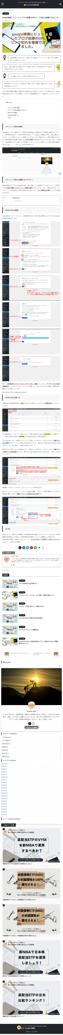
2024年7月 (4, 779)
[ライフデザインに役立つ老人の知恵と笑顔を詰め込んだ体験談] (31, 5)
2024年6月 (4, 782)
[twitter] (20, 547)
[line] (35, 547)
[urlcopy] (43, 547)
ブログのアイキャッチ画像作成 (28, 630)
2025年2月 (4, 771)
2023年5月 (4, 811)
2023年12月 (4, 793)
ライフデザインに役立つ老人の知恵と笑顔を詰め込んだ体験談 (34, 1026)
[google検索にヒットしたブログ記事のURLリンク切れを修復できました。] (27, 547)
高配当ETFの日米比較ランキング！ (14, 1016)
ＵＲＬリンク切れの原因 (14, 107)
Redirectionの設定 (12, 112)
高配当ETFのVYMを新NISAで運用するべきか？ (17, 864)
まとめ (9, 117)
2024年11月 (4, 777)
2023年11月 (4, 795)
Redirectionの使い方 (13, 115)
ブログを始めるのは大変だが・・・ (30, 583)
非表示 (10, 102)
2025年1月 (4, 774)
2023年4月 (4, 814)
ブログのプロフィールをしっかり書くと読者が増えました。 (37, 595)
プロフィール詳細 (31, 727)
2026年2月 (4, 769)
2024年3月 (4, 787)
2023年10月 (4, 798)
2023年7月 (4, 806)
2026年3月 (4, 766)
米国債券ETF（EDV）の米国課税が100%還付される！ (20, 899)
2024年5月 (4, 785)
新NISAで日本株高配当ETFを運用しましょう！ (17, 976)
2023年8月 (4, 803)
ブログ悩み (6, 570)
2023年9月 (4, 801)
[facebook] (23, 547)
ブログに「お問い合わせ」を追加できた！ (32, 606)
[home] (14, 565)
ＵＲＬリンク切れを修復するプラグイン (17, 110)
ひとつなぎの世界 (28, 1028)
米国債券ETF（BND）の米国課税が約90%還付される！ (20, 935)
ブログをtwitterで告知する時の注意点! (31, 618)
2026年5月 (4, 763)
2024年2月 (4, 790)
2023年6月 (4, 809)
